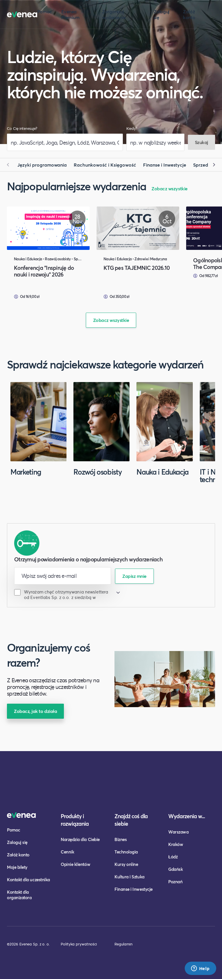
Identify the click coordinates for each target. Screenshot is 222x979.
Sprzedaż (203, 165)
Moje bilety (17, 867)
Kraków (175, 844)
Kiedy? (131, 128)
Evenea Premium (70, 14)
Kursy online (126, 864)
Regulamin (123, 944)
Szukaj (201, 142)
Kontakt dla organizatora (19, 894)
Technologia (126, 852)
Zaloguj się (161, 14)
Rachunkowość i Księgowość (105, 165)
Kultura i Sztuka (129, 877)
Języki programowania (42, 165)
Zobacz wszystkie (169, 188)
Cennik (67, 852)
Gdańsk (175, 869)
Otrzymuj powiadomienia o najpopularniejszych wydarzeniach (88, 559)
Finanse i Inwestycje (164, 165)
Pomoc (44, 11)
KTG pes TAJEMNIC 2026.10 (136, 267)
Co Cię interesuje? (22, 128)
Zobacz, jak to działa (35, 711)
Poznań (175, 881)
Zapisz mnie (134, 576)
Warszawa (178, 832)
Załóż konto (189, 14)
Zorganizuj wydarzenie (113, 14)
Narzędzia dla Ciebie (80, 839)
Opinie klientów (75, 864)
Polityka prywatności (79, 944)
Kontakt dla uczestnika (28, 879)
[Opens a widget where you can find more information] (200, 969)
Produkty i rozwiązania (75, 819)
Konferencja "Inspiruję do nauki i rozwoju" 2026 (44, 271)
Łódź (172, 857)
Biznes (120, 839)
